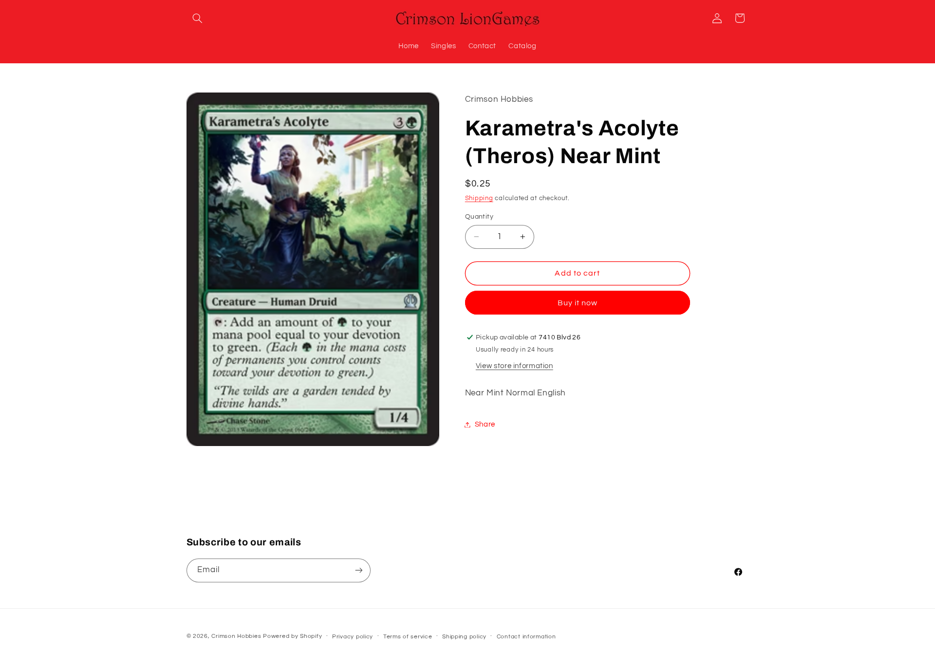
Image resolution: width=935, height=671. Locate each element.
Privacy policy (352, 636)
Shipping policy (464, 636)
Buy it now (578, 303)
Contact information (526, 636)
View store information (514, 366)
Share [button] (485, 424)
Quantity (479, 216)
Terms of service (407, 636)
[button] (198, 18)
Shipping (479, 198)
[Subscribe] (358, 570)
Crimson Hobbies (236, 636)
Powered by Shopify (292, 636)
